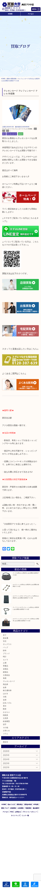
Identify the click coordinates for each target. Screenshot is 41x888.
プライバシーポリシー (29, 812)
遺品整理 (36, 808)
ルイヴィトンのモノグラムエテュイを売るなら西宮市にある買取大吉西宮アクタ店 (26, 597)
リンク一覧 (25, 815)
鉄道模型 (6, 721)
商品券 (5, 684)
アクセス (31, 14)
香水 (4, 706)
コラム (5, 733)
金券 (4, 687)
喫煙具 (5, 715)
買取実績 (34, 884)
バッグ (5, 647)
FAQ (11, 812)
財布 (4, 650)
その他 (5, 727)
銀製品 (5, 672)
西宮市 (21, 134)
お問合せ (18, 812)
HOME (10, 14)
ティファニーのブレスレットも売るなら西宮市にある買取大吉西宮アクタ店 (26, 608)
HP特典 (35, 804)
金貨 (4, 699)
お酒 (4, 662)
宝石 (4, 641)
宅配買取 (28, 808)
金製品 (5, 669)
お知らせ (6, 730)
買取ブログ (5, 808)
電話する (6, 884)
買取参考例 (28, 804)
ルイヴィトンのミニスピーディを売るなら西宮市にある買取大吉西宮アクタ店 (26, 619)
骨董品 (5, 665)
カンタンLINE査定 (16, 884)
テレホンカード (12, 134)
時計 (4, 656)
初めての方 (11, 804)
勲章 (4, 709)
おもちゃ (6, 712)
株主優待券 (7, 690)
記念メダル (7, 703)
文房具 (5, 718)
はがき (5, 693)
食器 (4, 678)
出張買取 (21, 808)
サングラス (7, 644)
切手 (4, 724)
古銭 (4, 696)
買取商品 (20, 804)
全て (4, 134)
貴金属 (5, 638)
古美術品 (6, 675)
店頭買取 (13, 808)
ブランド (6, 653)
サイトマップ (15, 815)
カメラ (5, 659)
